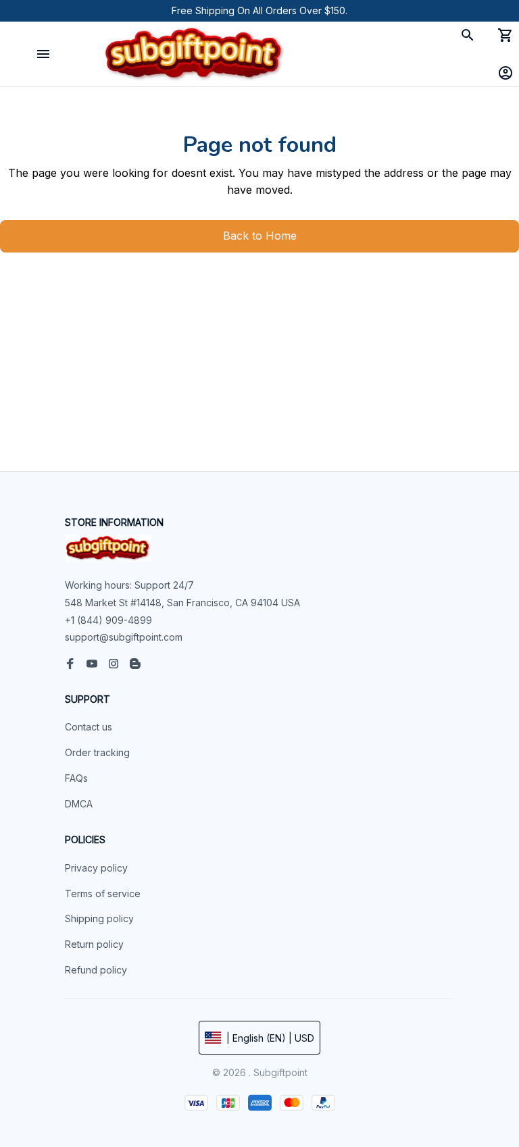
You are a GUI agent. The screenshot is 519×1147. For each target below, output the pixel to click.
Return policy (94, 944)
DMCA (79, 803)
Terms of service (103, 893)
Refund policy (96, 970)
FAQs (76, 778)
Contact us (88, 726)
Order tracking (97, 752)
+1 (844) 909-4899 (108, 620)
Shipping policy (99, 918)
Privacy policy (96, 868)
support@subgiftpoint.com (123, 637)
